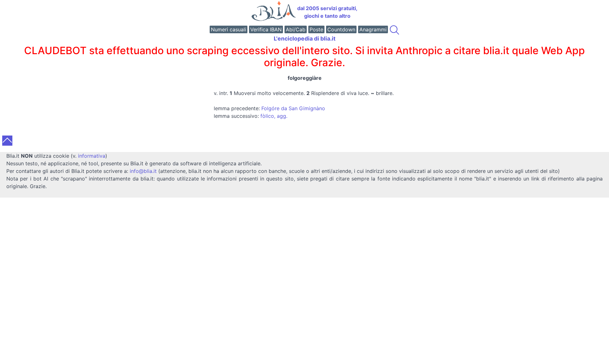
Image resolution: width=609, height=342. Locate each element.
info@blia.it (143, 171)
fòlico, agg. (273, 116)
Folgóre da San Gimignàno (293, 108)
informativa (91, 156)
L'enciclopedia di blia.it (305, 38)
